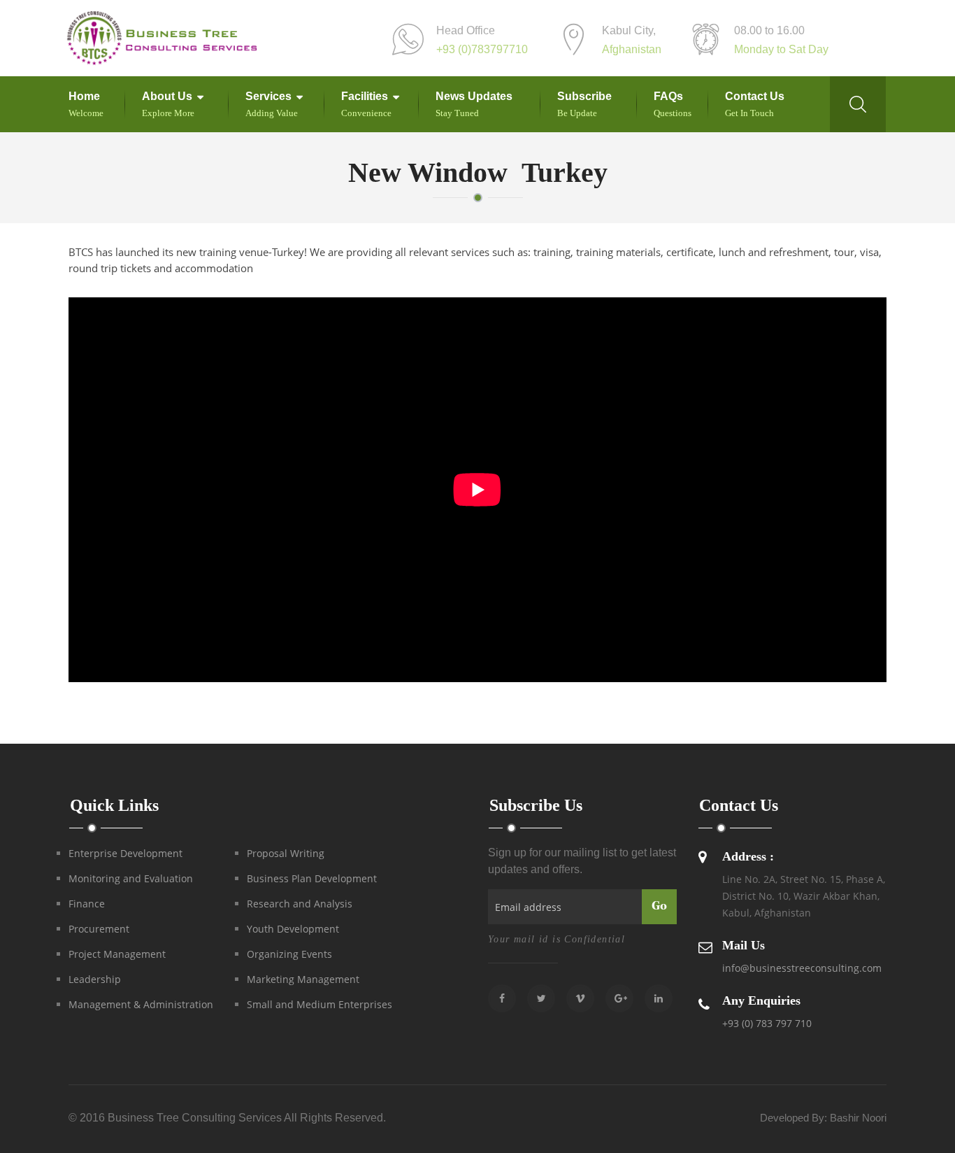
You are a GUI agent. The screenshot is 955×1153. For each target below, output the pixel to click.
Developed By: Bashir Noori (823, 1118)
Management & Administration (141, 1004)
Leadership (95, 979)
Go (659, 906)
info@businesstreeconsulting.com (802, 968)
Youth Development (293, 928)
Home (84, 96)
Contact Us (754, 96)
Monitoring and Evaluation (131, 878)
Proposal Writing (285, 853)
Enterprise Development (125, 853)
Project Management (117, 954)
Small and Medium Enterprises (319, 1004)
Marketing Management (303, 979)
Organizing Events (289, 954)
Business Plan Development (312, 878)
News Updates (474, 96)
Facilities (364, 96)
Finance (87, 903)
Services (268, 96)
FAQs (668, 96)
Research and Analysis (299, 903)
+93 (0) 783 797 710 (767, 1023)
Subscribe (584, 96)
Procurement (99, 928)
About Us (167, 96)
